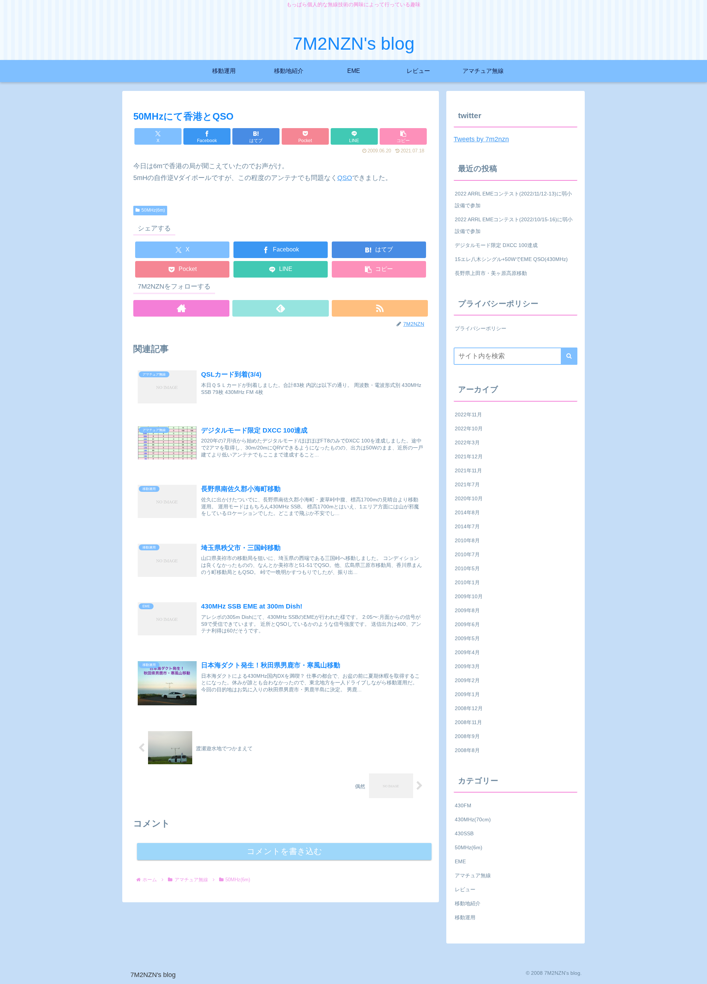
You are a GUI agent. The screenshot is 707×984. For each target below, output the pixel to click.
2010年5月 (467, 568)
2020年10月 (469, 498)
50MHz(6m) (153, 210)
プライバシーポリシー (480, 328)
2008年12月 (469, 708)
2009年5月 (467, 638)
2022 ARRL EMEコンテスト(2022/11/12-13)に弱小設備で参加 (513, 199)
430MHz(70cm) (473, 819)
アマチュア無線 (473, 875)
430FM (463, 805)
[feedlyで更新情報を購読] (280, 308)
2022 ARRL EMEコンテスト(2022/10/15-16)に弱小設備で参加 (514, 225)
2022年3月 (467, 442)
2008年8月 (467, 750)
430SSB (464, 833)
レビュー (465, 889)
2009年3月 (467, 666)
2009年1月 (467, 694)
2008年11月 (468, 722)
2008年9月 (467, 736)
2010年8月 (467, 540)
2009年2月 (467, 680)
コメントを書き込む (284, 851)
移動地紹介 (468, 903)
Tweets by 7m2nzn (481, 139)
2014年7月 (467, 526)
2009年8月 (467, 610)
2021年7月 (467, 484)
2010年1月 (467, 582)
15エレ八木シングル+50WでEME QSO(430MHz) (511, 259)
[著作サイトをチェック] (181, 308)
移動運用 (465, 917)
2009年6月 (467, 624)
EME (460, 861)
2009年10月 (469, 596)
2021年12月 (469, 456)
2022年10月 (469, 428)
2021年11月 (468, 470)
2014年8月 (467, 512)
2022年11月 (468, 414)
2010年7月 (467, 554)
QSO (344, 177)
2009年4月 (467, 652)
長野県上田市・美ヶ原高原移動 (491, 273)
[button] (403, 136)
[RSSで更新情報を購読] (380, 308)
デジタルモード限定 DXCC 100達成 (496, 245)
